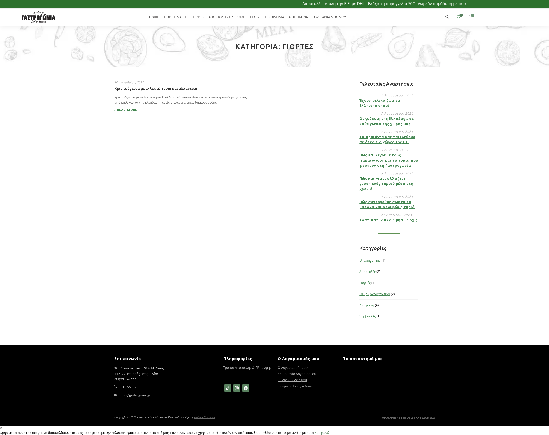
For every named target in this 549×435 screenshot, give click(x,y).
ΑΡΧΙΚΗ (153, 17)
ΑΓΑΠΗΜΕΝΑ (298, 17)
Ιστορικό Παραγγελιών (295, 386)
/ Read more (125, 110)
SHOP (196, 17)
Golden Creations (204, 417)
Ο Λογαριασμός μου (293, 367)
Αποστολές (367, 271)
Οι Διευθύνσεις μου (292, 380)
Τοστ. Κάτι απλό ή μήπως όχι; (388, 220)
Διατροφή (366, 305)
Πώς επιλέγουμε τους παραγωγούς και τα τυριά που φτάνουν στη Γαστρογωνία (388, 160)
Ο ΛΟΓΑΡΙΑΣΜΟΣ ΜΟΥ (329, 17)
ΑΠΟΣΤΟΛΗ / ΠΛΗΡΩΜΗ (227, 17)
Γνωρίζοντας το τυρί (374, 294)
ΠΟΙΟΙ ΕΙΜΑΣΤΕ (175, 17)
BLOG (254, 17)
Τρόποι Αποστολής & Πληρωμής (247, 367)
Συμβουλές (367, 316)
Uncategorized (370, 260)
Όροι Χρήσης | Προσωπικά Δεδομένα (408, 418)
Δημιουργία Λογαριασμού (297, 374)
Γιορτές (365, 283)
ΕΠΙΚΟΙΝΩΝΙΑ (274, 17)
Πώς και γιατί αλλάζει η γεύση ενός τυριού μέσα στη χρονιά (386, 183)
